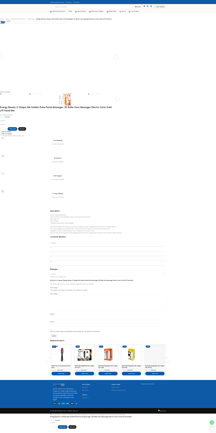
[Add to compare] (52, 431)
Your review (54, 294)
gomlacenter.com (60, 411)
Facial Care (30, 19)
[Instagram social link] (165, 2)
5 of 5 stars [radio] (83, 290)
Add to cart (12, 129)
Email (52, 321)
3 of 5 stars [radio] (68, 290)
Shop (7, 19)
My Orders (85, 390)
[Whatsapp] (212, 422)
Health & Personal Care (18, 19)
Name (52, 314)
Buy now (22, 129)
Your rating (54, 287)
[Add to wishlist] (57, 431)
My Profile (85, 387)
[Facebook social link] (162, 2)
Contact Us (85, 397)
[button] (61, 373)
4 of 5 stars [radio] (76, 290)
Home (2, 19)
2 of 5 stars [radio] (61, 290)
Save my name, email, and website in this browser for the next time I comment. (75, 331)
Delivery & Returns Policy (119, 390)
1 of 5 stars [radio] (53, 290)
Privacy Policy (115, 387)
